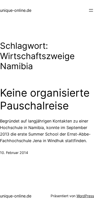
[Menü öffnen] (91, 10)
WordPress (85, 196)
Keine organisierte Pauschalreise (44, 99)
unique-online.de (15, 10)
